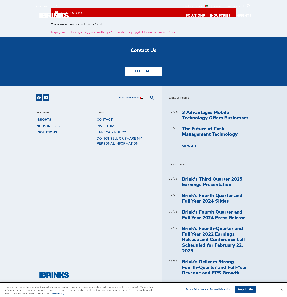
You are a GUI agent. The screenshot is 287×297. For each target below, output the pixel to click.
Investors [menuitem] (106, 126)
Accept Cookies (245, 289)
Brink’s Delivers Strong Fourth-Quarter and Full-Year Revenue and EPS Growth (214, 267)
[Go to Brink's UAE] (52, 15)
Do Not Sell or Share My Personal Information (208, 289)
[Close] (281, 289)
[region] (143, 289)
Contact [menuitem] (105, 119)
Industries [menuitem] (220, 15)
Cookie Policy (57, 294)
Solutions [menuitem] (195, 15)
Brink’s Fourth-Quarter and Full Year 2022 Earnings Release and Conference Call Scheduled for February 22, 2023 (213, 239)
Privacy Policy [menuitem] (112, 132)
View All (189, 146)
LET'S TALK (143, 71)
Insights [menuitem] (243, 15)
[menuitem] (40, 6)
